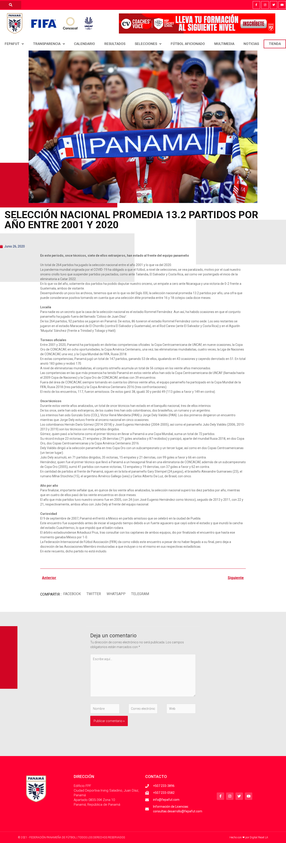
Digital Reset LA (259, 837)
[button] (71, 593)
